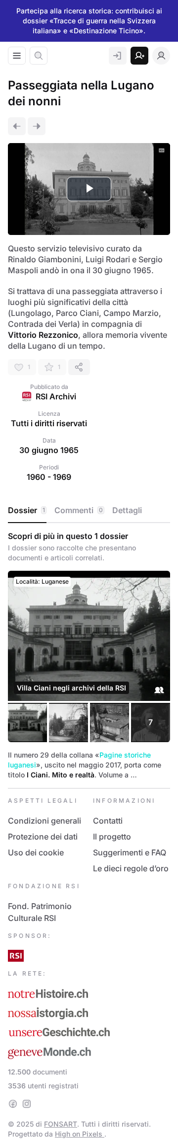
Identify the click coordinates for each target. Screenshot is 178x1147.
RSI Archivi (56, 396)
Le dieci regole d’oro (131, 868)
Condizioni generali (44, 821)
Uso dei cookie (36, 852)
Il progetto (112, 836)
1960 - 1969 (49, 477)
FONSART (60, 1124)
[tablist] (89, 510)
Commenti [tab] (78, 510)
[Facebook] (13, 1104)
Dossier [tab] (26, 510)
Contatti (108, 821)
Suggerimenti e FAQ (129, 852)
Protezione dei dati (43, 836)
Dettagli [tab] (127, 510)
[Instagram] (27, 1104)
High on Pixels (79, 1134)
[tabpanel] (89, 655)
